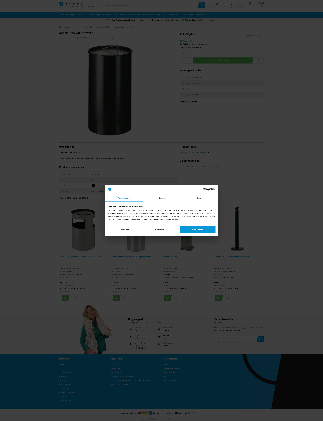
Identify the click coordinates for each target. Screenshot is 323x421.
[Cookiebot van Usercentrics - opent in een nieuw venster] (204, 190)
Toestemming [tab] (124, 198)
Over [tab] (199, 198)
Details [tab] (161, 198)
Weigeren (125, 229)
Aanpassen (160, 229)
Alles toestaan (198, 229)
